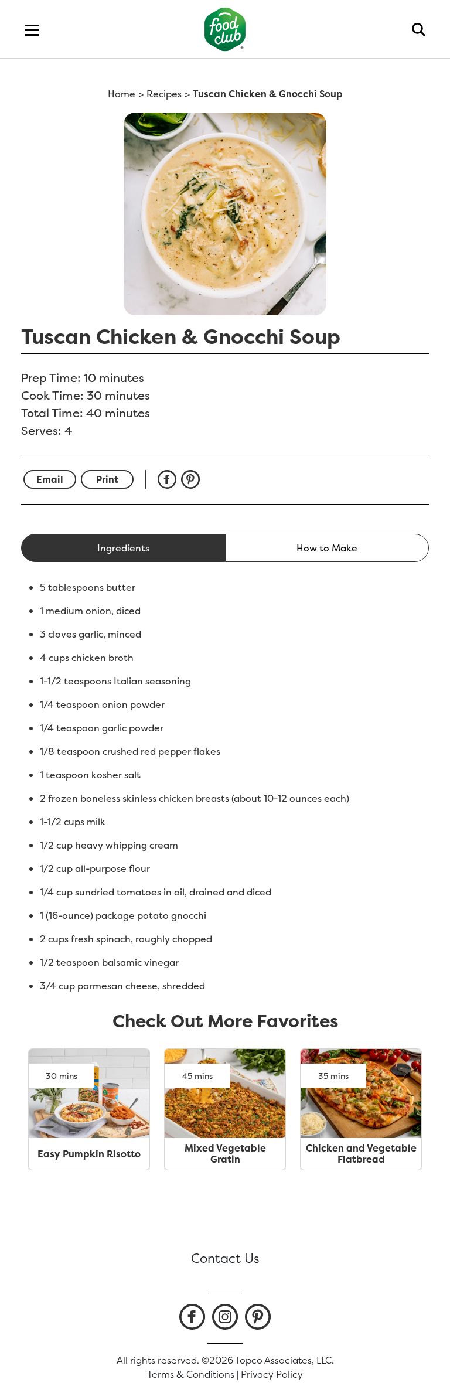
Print (107, 479)
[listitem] (192, 1317)
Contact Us (225, 1258)
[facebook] (169, 479)
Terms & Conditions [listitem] (190, 1374)
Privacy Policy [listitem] (272, 1374)
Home (121, 93)
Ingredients (123, 547)
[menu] (31, 29)
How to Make (326, 547)
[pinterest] (192, 479)
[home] (225, 29)
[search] (418, 29)
